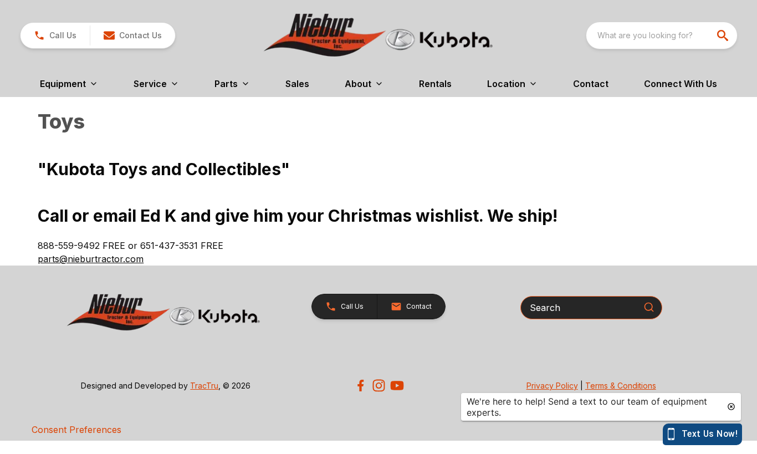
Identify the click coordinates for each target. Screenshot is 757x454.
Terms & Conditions (620, 385)
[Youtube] (397, 385)
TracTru (204, 385)
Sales (297, 83)
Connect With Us (680, 83)
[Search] (649, 307)
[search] (723, 35)
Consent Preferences (76, 429)
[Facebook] (360, 385)
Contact (590, 83)
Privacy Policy (552, 385)
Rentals (435, 83)
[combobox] (661, 35)
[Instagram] (379, 385)
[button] (55, 35)
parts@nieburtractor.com (91, 258)
